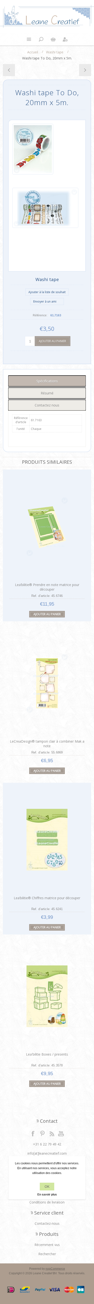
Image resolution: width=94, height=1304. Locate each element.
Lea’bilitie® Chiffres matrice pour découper (47, 898)
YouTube (61, 1133)
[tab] (47, 381)
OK (47, 1186)
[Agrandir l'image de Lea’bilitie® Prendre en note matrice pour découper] (47, 526)
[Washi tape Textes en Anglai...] (85, 70)
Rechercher (47, 1254)
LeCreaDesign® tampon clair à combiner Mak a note (47, 743)
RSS (51, 1133)
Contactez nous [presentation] (47, 405)
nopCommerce (55, 1268)
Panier (53, 39)
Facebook (33, 1133)
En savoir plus (47, 1194)
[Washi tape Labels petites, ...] (9, 70)
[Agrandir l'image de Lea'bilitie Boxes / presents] (47, 996)
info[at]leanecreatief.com (47, 1153)
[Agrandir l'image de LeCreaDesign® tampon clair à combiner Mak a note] (47, 683)
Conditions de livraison (47, 1202)
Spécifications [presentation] (47, 381)
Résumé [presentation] (47, 393)
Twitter (42, 1133)
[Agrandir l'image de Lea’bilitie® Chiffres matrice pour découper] (47, 839)
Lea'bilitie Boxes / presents (47, 1054)
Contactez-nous (47, 1223)
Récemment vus (47, 1244)
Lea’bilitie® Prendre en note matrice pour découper (47, 587)
